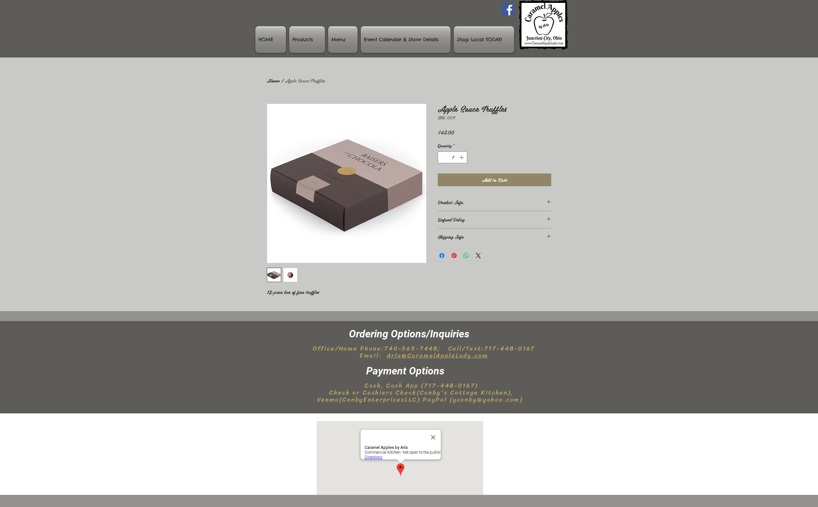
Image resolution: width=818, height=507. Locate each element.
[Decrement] (443, 157)
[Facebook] (508, 9)
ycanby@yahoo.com (486, 399)
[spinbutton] (452, 157)
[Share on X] (478, 255)
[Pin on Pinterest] (454, 255)
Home (273, 80)
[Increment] (462, 157)
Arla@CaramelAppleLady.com (437, 355)
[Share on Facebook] (442, 255)
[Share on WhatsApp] (466, 255)
